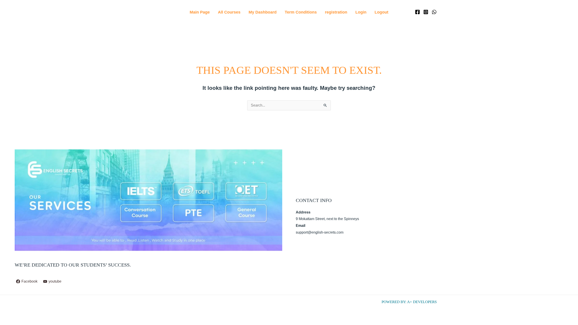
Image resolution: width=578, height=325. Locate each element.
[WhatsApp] (434, 11)
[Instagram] (425, 11)
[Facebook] (417, 11)
